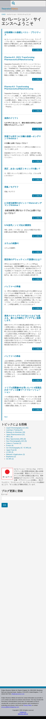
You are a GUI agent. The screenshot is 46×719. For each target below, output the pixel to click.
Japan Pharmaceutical (15, 434)
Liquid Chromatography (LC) (17, 428)
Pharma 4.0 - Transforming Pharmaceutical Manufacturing (18, 87)
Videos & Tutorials (13, 443)
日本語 (3, 14)
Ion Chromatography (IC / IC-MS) (18, 448)
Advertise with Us (23, 714)
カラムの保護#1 (11, 243)
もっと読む (36, 50)
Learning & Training (14, 430)
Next (6, 417)
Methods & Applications (15, 454)
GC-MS (10, 459)
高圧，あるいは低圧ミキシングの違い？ (22, 168)
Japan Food (11, 450)
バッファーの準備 (12, 286)
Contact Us (23, 712)
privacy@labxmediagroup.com (10, 707)
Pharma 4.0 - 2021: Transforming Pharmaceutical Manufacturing (19, 58)
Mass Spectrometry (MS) (16, 439)
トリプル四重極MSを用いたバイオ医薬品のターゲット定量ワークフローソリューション (22, 389)
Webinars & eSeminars (15, 432)
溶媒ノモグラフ (11, 187)
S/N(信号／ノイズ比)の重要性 (17, 225)
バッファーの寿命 (12, 356)
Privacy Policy (27, 705)
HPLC (9, 437)
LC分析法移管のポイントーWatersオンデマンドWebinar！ (23, 204)
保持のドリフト (11, 118)
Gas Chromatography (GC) (16, 441)
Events (9, 445)
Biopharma (11, 456)
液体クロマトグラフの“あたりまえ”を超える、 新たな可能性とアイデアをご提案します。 (22, 317)
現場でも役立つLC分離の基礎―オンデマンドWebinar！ (22, 137)
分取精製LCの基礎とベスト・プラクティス (22, 33)
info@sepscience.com (18, 694)
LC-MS (9, 452)
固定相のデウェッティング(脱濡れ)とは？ (23, 259)
